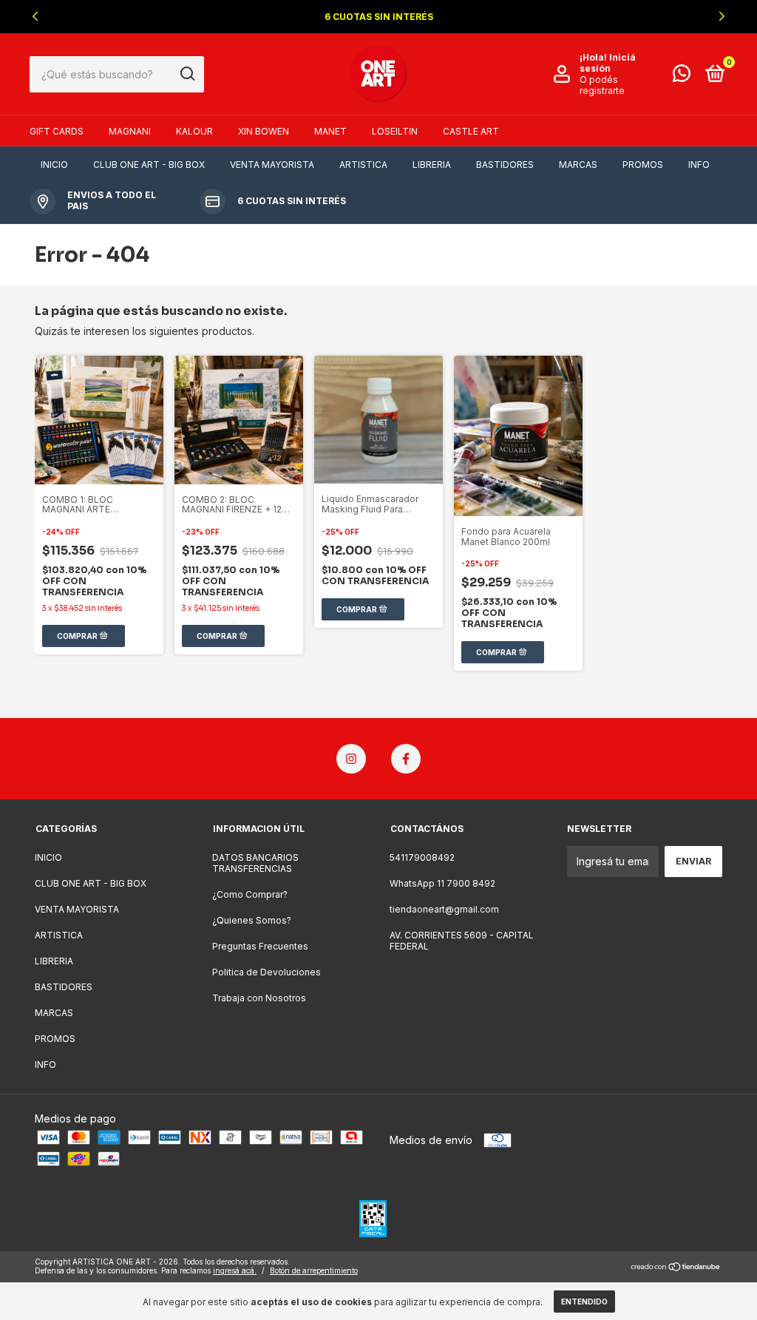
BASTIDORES (505, 164)
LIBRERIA (432, 164)
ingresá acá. (235, 1270)
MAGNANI (130, 131)
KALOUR (194, 131)
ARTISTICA (363, 164)
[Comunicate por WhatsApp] (681, 76)
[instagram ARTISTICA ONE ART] (351, 759)
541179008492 (422, 857)
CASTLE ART (471, 131)
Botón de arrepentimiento (314, 1270)
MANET (330, 131)
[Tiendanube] (676, 1268)
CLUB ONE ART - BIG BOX (149, 164)
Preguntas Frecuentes (260, 946)
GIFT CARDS (57, 131)
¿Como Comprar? (250, 894)
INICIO (54, 164)
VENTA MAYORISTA (272, 164)
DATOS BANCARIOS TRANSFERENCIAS (255, 863)
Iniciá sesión (608, 63)
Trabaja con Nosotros (259, 997)
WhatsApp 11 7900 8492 (442, 883)
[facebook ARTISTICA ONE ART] (406, 759)
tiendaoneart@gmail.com (444, 909)
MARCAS (578, 164)
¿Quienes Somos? (251, 920)
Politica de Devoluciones (266, 972)
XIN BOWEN (263, 131)
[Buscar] (186, 74)
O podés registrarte (602, 85)
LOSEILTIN (395, 131)
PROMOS (642, 164)
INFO (699, 164)
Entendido (584, 1301)
